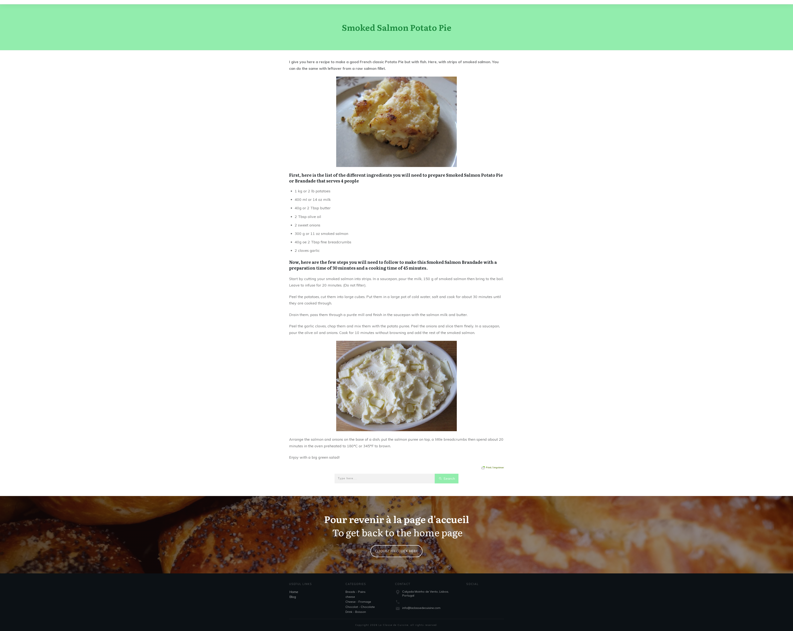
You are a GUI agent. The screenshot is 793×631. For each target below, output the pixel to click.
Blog (292, 597)
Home (293, 592)
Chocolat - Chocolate (360, 607)
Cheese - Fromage (358, 602)
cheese (350, 597)
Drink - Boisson (355, 612)
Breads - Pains (355, 592)
